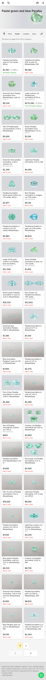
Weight (17, 34)
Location (26, 34)
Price (10, 34)
